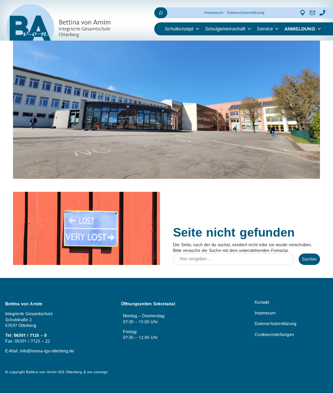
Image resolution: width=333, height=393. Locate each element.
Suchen (309, 259)
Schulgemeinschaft (225, 28)
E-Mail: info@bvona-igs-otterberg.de (39, 351)
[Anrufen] (322, 13)
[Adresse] (302, 13)
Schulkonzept (179, 28)
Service (265, 28)
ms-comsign (97, 372)
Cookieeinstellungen (274, 335)
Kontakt (262, 302)
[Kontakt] (312, 13)
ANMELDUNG (299, 28)
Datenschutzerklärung (245, 12)
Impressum (213, 12)
